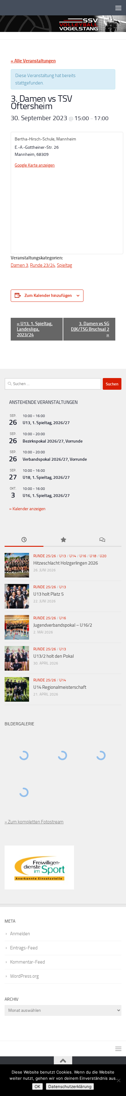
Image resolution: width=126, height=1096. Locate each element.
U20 (103, 556)
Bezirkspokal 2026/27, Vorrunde (53, 441)
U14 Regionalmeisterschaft (59, 687)
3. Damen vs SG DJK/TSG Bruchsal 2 (90, 329)
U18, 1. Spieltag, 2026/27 (46, 477)
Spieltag (64, 265)
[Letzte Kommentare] (102, 540)
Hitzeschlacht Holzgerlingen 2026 (65, 563)
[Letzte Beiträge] (24, 540)
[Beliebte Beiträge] (62, 540)
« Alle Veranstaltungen (33, 61)
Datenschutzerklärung (69, 1086)
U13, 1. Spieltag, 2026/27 (46, 422)
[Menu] (118, 7)
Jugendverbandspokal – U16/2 (62, 625)
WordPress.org (24, 976)
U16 (83, 556)
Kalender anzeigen (29, 508)
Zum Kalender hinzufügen (48, 295)
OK (37, 1086)
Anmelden (20, 933)
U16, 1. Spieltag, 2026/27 (46, 495)
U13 (62, 556)
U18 (93, 556)
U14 (72, 556)
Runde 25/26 (44, 556)
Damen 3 (19, 265)
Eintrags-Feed (24, 948)
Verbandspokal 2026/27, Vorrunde (55, 459)
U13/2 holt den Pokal (53, 656)
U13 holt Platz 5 (48, 594)
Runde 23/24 (42, 265)
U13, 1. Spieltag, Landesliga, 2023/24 (35, 329)
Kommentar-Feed (27, 962)
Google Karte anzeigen (35, 165)
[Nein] (118, 1080)
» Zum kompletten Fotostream (34, 822)
